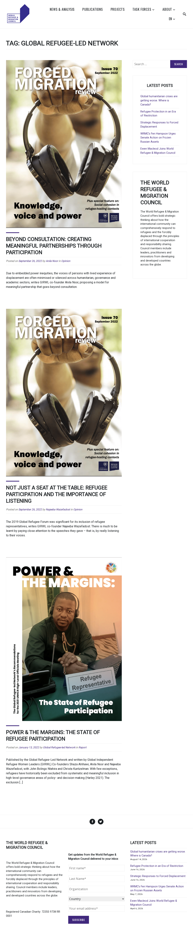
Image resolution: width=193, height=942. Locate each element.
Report (83, 747)
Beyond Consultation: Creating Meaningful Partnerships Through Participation (54, 245)
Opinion (65, 260)
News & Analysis (62, 9)
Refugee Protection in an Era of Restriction (156, 866)
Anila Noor (52, 260)
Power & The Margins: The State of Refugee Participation (53, 735)
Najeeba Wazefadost (58, 509)
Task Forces (141, 9)
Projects (118, 9)
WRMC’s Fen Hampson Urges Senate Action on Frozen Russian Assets (158, 137)
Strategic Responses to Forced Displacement (157, 876)
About (167, 9)
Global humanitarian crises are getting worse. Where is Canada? (159, 100)
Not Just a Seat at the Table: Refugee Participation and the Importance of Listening (56, 494)
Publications (92, 9)
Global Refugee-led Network (59, 747)
